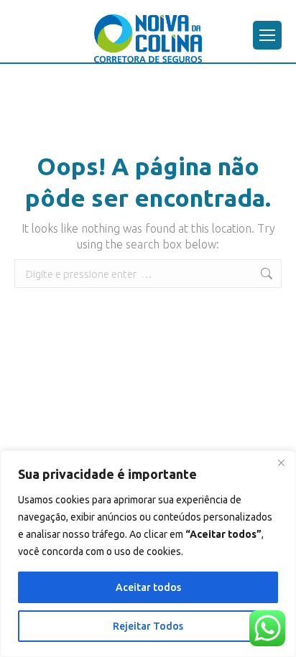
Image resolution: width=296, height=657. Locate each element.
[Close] (281, 462)
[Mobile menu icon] (267, 35)
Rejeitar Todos (148, 626)
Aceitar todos (148, 587)
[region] (148, 553)
